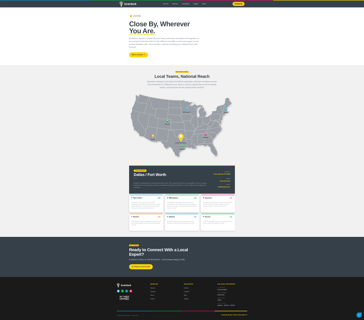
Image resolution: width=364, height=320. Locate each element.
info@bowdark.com (224, 187)
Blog (185, 295)
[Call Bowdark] (122, 291)
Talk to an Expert (137, 55)
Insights (195, 4)
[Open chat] (359, 315)
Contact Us (238, 4)
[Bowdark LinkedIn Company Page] (126, 291)
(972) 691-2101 (225, 181)
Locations (186, 291)
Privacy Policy (135, 315)
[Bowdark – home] (127, 4)
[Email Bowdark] (118, 291)
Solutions (175, 4)
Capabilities (185, 4)
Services (165, 4)
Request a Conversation (142, 266)
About (204, 4)
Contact (186, 288)
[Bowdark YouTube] (130, 291)
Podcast (186, 299)
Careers (152, 299)
